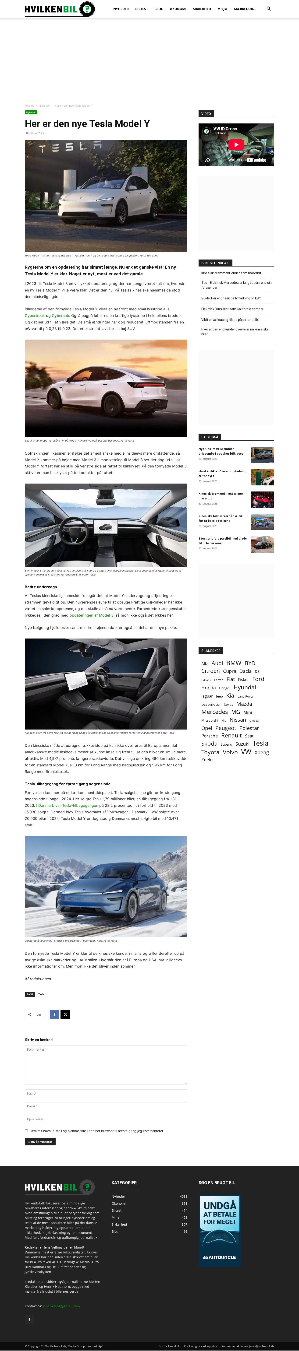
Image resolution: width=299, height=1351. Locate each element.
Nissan (238, 719)
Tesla (41, 994)
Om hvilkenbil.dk (169, 1346)
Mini (247, 712)
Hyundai (245, 687)
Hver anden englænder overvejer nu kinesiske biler (235, 331)
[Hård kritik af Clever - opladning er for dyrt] (262, 477)
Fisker (243, 679)
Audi (217, 663)
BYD (250, 662)
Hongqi (224, 688)
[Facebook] (54, 1014)
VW (246, 751)
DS (257, 671)
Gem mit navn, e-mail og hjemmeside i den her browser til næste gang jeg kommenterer (96, 1131)
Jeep (219, 696)
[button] (268, 9)
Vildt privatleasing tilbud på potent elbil (230, 320)
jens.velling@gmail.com (61, 1306)
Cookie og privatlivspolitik (200, 1346)
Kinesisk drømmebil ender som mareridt (231, 273)
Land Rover (245, 696)
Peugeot (225, 728)
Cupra (229, 671)
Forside (29, 106)
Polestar (249, 728)
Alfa (204, 663)
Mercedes (214, 711)
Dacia (245, 671)
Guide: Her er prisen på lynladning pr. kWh (231, 298)
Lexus (228, 704)
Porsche (209, 735)
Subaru (226, 744)
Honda (208, 687)
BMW (233, 662)
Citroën (210, 670)
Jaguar (207, 696)
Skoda (209, 743)
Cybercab (60, 315)
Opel (206, 728)
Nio (223, 720)
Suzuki (242, 743)
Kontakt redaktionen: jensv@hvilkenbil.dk (247, 1346)
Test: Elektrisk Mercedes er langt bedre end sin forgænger (236, 285)
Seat (249, 735)
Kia (230, 695)
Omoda (254, 720)
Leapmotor (211, 704)
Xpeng (262, 752)
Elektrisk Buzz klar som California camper (232, 309)
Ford (258, 678)
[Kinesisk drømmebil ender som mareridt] (262, 499)
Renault (231, 735)
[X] (65, 1014)
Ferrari (218, 680)
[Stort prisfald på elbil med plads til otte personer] (262, 544)
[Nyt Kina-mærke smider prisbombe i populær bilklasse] (262, 455)
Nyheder (44, 106)
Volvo (230, 752)
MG (235, 711)
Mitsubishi (209, 720)
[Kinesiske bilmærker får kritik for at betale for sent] (262, 522)
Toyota (210, 752)
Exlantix (206, 680)
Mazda (244, 703)
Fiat (231, 679)
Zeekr (207, 759)
